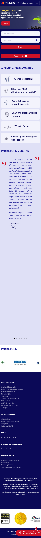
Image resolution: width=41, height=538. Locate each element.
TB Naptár (4, 408)
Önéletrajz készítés (7, 426)
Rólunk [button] (4, 433)
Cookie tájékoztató (7, 465)
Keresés (20, 47)
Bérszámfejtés (6, 394)
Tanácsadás (5, 396)
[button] (14, 338)
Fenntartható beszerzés (9, 449)
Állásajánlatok (6, 419)
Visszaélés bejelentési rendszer (11, 467)
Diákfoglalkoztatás (7, 403)
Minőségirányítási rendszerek (10, 460)
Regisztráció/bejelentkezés (10, 421)
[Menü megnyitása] (37, 3)
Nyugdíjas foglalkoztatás (9, 405)
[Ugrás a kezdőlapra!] (17, 2)
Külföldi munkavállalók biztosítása (12, 389)
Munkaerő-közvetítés (8, 392)
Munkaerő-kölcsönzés (8, 387)
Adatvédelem (5, 462)
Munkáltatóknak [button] (8, 382)
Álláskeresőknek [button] (8, 415)
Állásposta (18, 56)
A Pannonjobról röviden (9, 437)
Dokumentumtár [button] (7, 456)
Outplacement (6, 401)
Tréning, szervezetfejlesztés (10, 398)
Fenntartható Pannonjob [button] (11, 444)
